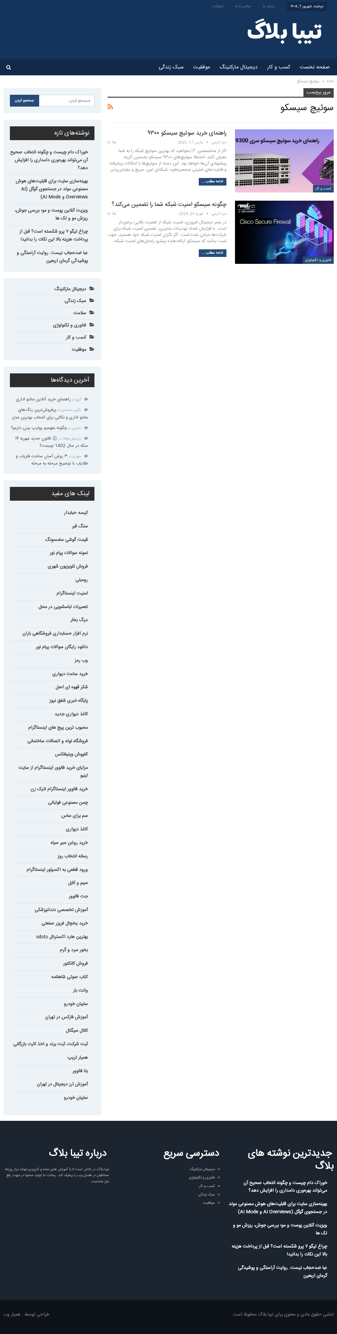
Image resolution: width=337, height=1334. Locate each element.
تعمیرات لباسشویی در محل (63, 607)
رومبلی (81, 580)
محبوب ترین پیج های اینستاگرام (58, 728)
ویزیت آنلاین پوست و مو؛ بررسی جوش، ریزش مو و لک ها (51, 214)
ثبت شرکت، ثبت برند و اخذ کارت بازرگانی (50, 1044)
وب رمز (81, 661)
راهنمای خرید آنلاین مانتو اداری (43, 399)
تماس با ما (243, 6)
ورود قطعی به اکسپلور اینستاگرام (57, 870)
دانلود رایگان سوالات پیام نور (62, 647)
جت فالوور (78, 896)
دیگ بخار (79, 620)
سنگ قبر (80, 526)
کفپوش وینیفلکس (71, 754)
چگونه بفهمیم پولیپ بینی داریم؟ (39, 428)
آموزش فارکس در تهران (66, 1017)
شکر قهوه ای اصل (72, 687)
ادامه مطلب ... (212, 182)
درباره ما (269, 6)
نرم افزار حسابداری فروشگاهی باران (55, 634)
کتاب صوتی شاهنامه (69, 977)
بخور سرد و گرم (74, 950)
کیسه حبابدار (76, 513)
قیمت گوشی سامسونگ (66, 540)
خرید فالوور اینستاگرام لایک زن (59, 789)
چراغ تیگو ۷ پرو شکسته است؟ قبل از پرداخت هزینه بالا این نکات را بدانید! (53, 235)
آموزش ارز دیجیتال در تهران (62, 1084)
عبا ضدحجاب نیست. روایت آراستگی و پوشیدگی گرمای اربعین (52, 257)
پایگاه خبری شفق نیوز (68, 701)
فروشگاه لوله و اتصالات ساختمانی (57, 741)
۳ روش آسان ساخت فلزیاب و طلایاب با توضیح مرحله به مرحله (52, 460)
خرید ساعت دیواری (70, 674)
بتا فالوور (80, 1071)
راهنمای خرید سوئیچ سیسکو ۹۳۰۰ (186, 133)
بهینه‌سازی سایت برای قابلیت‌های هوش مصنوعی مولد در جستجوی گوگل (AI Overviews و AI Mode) (52, 189)
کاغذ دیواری (77, 829)
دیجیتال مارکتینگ (239, 67)
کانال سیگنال (77, 1031)
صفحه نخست (315, 67)
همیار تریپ (77, 1058)
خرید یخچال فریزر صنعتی (64, 923)
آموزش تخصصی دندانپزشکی (61, 910)
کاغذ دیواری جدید (71, 714)
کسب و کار (278, 67)
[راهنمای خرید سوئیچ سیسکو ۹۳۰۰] (284, 160)
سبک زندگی (171, 67)
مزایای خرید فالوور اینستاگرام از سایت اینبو (53, 772)
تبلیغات (217, 6)
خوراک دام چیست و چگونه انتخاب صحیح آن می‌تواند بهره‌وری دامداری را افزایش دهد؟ (49, 160)
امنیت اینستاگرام (72, 593)
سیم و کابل (78, 883)
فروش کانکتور (75, 964)
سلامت (79, 313)
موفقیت (201, 67)
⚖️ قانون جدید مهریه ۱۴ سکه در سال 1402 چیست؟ (51, 442)
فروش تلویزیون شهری (68, 566)
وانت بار (80, 990)
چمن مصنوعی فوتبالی (68, 803)
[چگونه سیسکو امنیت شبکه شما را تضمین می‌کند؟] (284, 232)
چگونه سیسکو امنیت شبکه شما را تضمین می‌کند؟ (169, 205)
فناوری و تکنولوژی (318, 260)
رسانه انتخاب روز (73, 856)
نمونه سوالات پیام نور (69, 553)
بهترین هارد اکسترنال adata (62, 937)
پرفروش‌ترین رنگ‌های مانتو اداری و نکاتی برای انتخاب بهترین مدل (50, 413)
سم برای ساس (75, 816)
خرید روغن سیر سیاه (69, 843)
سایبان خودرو (76, 1004)
